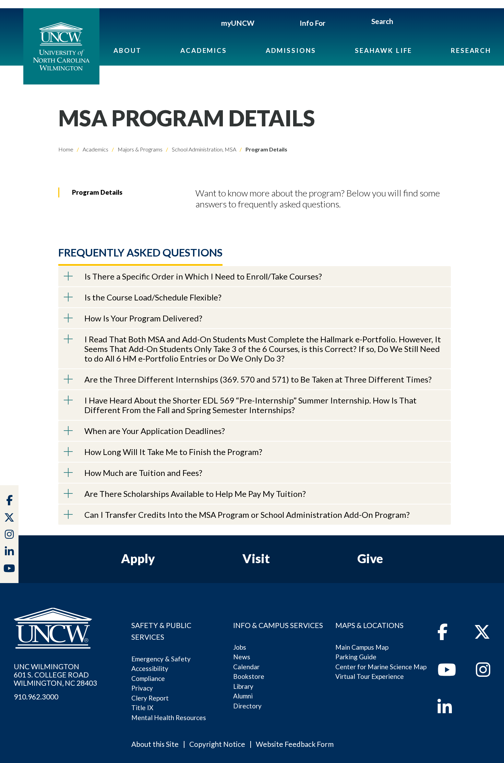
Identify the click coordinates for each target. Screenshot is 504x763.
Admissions (291, 50)
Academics (203, 50)
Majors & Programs (140, 149)
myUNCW (237, 23)
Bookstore (248, 676)
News (241, 657)
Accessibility (149, 668)
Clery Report (150, 698)
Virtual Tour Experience (369, 676)
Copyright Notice (217, 744)
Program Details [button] (97, 192)
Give (370, 558)
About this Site (155, 744)
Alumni (243, 696)
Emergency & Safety (161, 659)
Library (243, 686)
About (127, 50)
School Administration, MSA (203, 149)
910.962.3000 (36, 697)
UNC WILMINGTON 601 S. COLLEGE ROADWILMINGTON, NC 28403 (55, 674)
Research (471, 50)
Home (65, 149)
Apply (138, 558)
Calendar (246, 667)
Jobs (239, 647)
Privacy (142, 688)
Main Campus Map (361, 647)
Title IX (142, 707)
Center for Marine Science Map (381, 667)
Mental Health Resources (168, 717)
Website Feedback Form (295, 744)
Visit (256, 558)
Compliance (148, 678)
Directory (247, 706)
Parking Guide (355, 657)
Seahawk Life (383, 50)
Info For (312, 23)
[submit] (401, 22)
